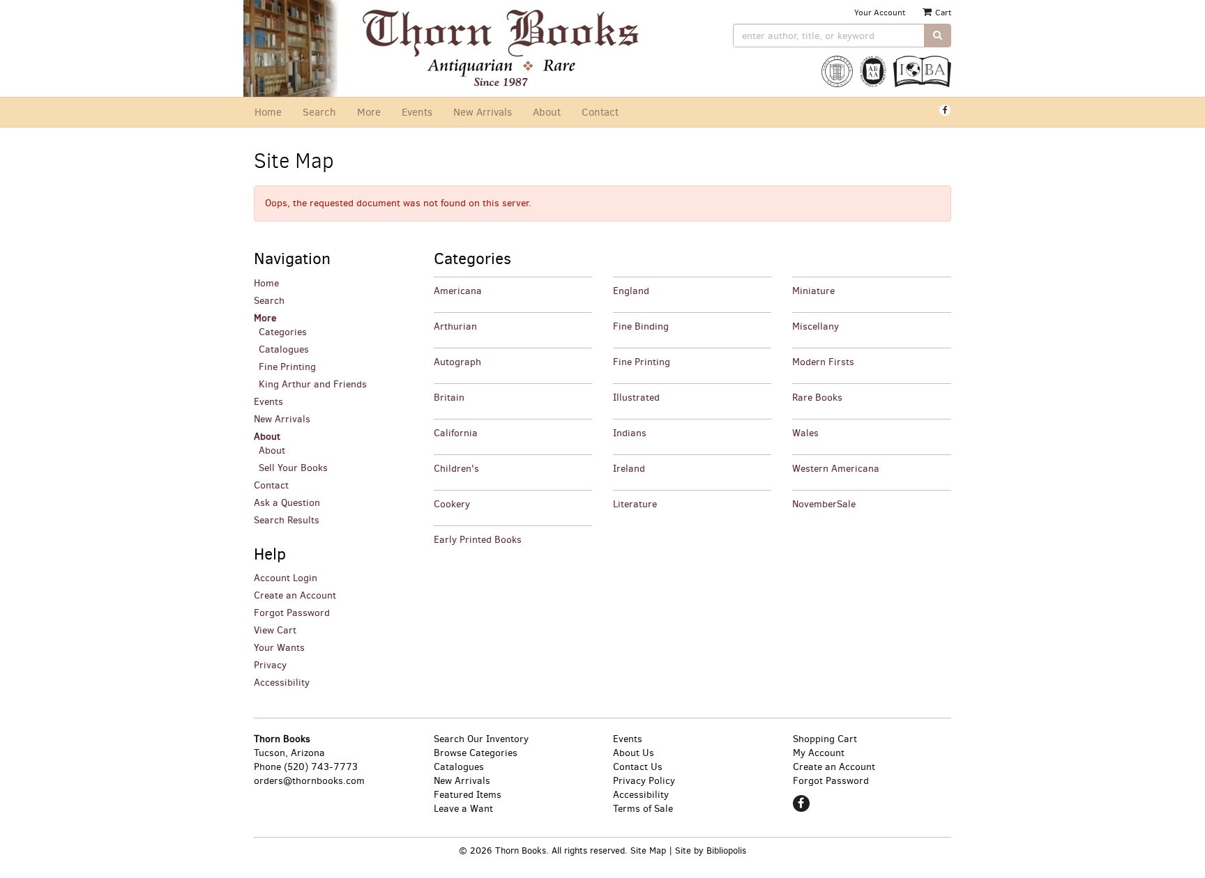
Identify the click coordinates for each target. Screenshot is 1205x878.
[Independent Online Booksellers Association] (922, 74)
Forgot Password (292, 612)
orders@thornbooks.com (309, 780)
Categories (283, 332)
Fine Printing (287, 366)
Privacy (270, 665)
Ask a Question (287, 502)
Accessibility (282, 682)
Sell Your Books (293, 468)
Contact (600, 112)
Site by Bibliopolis (710, 850)
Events (417, 112)
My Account (818, 753)
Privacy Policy (644, 780)
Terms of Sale (643, 808)
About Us (633, 753)
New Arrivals (482, 112)
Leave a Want (463, 808)
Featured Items (467, 794)
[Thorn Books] (507, 48)
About (547, 112)
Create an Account (295, 595)
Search (319, 112)
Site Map (648, 850)
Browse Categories (475, 753)
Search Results (286, 520)
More (369, 112)
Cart (942, 12)
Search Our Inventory (481, 739)
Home (268, 112)
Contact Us (637, 766)
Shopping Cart (825, 739)
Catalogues (284, 349)
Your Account (879, 12)
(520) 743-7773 (321, 766)
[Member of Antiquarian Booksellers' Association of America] (873, 74)
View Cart (275, 630)
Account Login (285, 578)
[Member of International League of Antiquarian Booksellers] (837, 74)
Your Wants (279, 647)
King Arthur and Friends (313, 384)
